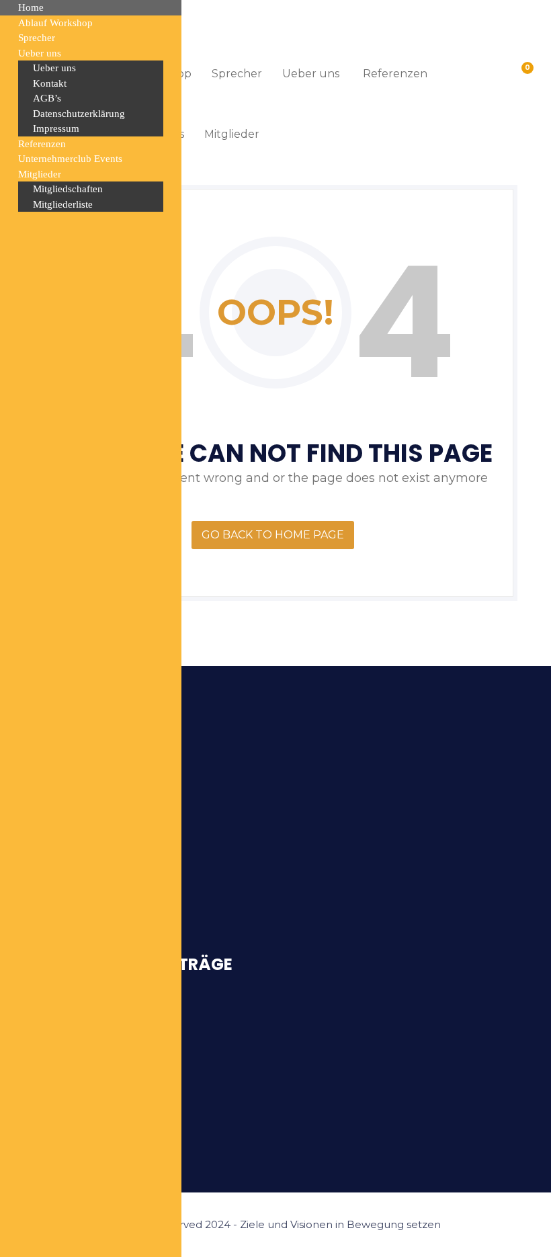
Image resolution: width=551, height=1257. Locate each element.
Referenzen (395, 73)
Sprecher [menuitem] (36, 37)
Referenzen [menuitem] (42, 143)
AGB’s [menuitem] (47, 98)
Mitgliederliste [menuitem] (63, 204)
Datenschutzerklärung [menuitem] (79, 113)
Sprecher (237, 73)
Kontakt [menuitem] (50, 83)
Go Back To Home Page (273, 534)
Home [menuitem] (31, 7)
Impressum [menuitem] (56, 128)
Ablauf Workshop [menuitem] (55, 22)
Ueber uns (310, 73)
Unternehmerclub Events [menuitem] (70, 158)
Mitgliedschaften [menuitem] (68, 189)
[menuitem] (90, 174)
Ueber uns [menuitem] (39, 53)
